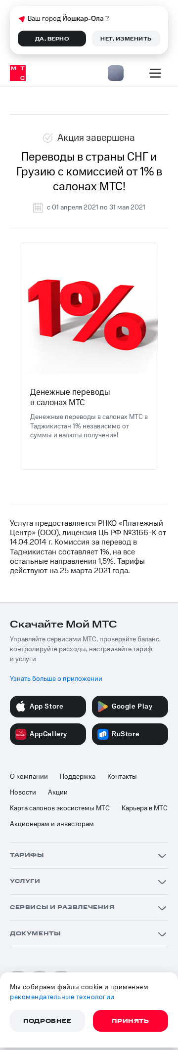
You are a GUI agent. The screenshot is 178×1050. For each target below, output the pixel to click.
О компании (29, 777)
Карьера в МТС (145, 808)
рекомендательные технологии (62, 997)
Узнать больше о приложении (56, 679)
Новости (23, 793)
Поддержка (77, 777)
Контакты (122, 777)
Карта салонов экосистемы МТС (60, 808)
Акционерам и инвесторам (52, 824)
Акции (58, 793)
